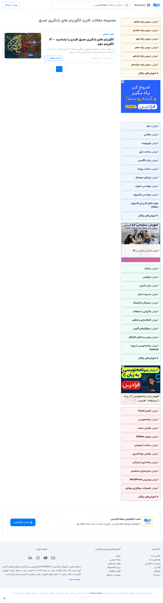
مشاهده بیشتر (74, 579)
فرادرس (157, 567)
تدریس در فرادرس (152, 563)
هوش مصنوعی (108, 34)
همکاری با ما (154, 560)
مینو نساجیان (96, 58)
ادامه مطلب (55, 58)
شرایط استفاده (96, 593)
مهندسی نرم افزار (113, 575)
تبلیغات (157, 571)
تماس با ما (155, 556)
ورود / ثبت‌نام (11, 5)
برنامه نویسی (115, 560)
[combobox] (89, 5)
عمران (118, 556)
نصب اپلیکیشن (21, 522)
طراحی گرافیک (115, 571)
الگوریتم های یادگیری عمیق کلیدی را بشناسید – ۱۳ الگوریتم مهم (81, 42)
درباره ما (156, 575)
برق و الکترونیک (114, 567)
